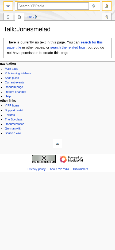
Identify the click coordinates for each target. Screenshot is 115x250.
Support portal (14, 110)
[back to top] (57, 143)
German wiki (13, 128)
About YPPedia (59, 169)
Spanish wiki (13, 133)
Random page (14, 87)
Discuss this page (19, 17)
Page (8, 17)
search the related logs (68, 47)
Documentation (14, 124)
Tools (106, 17)
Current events (14, 82)
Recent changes (15, 91)
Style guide (12, 77)
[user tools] (107, 6)
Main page (11, 68)
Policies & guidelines (18, 73)
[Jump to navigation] (8, 6)
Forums (10, 114)
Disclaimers (80, 169)
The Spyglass (14, 119)
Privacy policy (37, 169)
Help (8, 96)
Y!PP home (12, 105)
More (31, 16)
